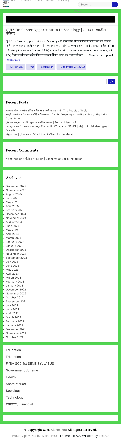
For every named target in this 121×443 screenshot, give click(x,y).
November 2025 (16, 190)
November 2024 (16, 218)
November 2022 (16, 293)
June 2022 (12, 309)
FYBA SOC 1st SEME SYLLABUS (30, 363)
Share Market (16, 384)
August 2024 (14, 221)
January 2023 (14, 285)
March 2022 (13, 317)
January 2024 (14, 245)
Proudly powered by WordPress (35, 436)
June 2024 (12, 225)
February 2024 (15, 241)
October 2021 (14, 337)
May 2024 (12, 229)
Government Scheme (22, 370)
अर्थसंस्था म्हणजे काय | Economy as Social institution (52, 158)
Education (47, 66)
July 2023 (12, 261)
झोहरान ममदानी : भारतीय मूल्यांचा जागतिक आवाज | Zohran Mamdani (41, 122)
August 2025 (14, 194)
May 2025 (12, 202)
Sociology (13, 391)
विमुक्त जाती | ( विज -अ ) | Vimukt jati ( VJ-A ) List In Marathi (40, 134)
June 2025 (12, 198)
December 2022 (16, 289)
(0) (32, 66)
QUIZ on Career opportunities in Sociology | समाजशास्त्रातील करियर (56, 32)
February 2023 (15, 281)
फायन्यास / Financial (19, 404)
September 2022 (16, 301)
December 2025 (16, 186)
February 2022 (15, 321)
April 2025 (12, 206)
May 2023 (12, 269)
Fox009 (103, 436)
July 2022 (12, 305)
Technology (14, 397)
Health (11, 377)
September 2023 (16, 257)
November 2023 (16, 253)
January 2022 (14, 325)
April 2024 (12, 233)
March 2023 (13, 277)
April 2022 (12, 313)
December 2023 (16, 249)
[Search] (111, 82)
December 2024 (16, 214)
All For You (16, 66)
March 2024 (13, 237)
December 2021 (16, 329)
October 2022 (14, 297)
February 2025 (15, 210)
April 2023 (12, 273)
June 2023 (12, 265)
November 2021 (16, 333)
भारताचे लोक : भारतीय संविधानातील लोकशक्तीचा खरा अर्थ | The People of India (46, 110)
